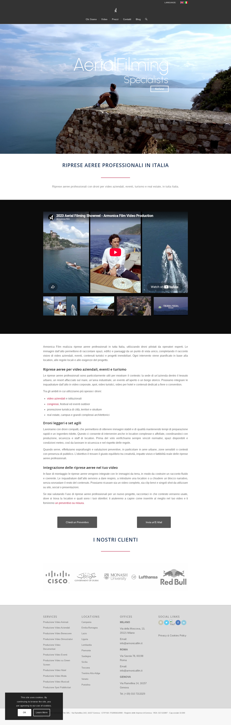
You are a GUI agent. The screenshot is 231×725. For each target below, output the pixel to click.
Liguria (85, 639)
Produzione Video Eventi (55, 654)
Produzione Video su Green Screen (56, 662)
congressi (53, 404)
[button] (60, 307)
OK (24, 712)
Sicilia (84, 662)
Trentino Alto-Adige (91, 673)
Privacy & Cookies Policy (172, 635)
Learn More (42, 712)
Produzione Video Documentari (51, 647)
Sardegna (86, 656)
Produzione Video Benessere (57, 633)
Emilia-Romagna (90, 627)
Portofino (86, 684)
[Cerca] (145, 19)
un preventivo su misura (69, 503)
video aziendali (56, 398)
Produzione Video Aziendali (56, 627)
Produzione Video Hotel (54, 670)
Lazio (84, 633)
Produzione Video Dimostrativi (58, 639)
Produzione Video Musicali (56, 681)
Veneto (85, 679)
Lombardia (87, 645)
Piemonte (86, 650)
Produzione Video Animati (55, 622)
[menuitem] (91, 19)
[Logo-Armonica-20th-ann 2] (115, 10)
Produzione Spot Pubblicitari (57, 687)
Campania (86, 622)
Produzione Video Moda (54, 676)
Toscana (86, 667)
